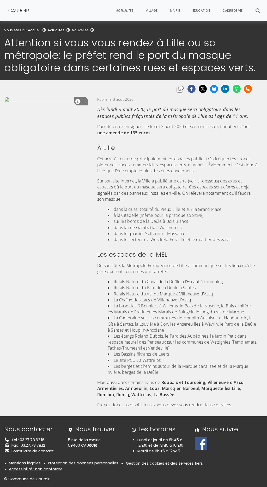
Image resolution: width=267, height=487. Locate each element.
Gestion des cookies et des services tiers (164, 463)
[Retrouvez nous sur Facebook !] (201, 443)
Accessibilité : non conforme (36, 469)
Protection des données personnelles (83, 463)
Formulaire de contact (32, 451)
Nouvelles (80, 30)
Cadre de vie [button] (232, 10)
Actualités (56, 30)
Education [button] (201, 10)
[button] (191, 88)
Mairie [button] (175, 10)
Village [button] (151, 10)
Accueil (34, 30)
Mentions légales (25, 463)
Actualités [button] (124, 10)
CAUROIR (18, 10)
